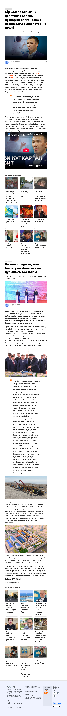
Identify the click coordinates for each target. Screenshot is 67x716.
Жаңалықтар (8, 8)
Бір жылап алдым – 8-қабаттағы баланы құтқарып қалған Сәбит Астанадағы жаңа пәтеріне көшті (25, 20)
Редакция (46, 689)
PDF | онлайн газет (46, 692)
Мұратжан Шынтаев (15, 61)
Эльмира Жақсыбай (15, 304)
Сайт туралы (47, 687)
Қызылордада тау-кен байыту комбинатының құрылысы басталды (23, 268)
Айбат (13, 78)
